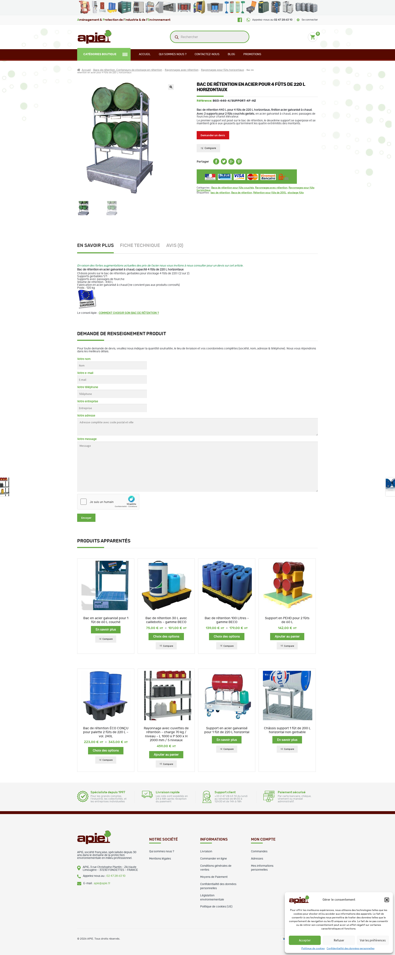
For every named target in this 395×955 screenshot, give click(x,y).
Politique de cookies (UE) (216, 906)
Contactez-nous (207, 54)
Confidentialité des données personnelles (350, 948)
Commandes (259, 851)
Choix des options (166, 636)
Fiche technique (140, 245)
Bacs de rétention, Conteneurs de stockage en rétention (127, 70)
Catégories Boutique (99, 54)
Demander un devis (213, 135)
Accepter (305, 940)
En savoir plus (95, 245)
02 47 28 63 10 (115, 876)
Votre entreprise (87, 401)
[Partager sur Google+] (231, 163)
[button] (387, 900)
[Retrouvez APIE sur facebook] (240, 20)
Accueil (145, 54)
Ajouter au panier (287, 636)
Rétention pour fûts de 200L (269, 192)
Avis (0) (174, 245)
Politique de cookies (313, 948)
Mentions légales (160, 858)
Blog (231, 54)
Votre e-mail (85, 373)
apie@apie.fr (102, 883)
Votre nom (84, 359)
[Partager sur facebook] (216, 163)
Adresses (257, 858)
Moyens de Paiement (214, 877)
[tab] (98, 246)
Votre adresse (86, 415)
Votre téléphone (87, 387)
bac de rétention (220, 192)
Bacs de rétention (241, 192)
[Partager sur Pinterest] (239, 163)
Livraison (206, 851)
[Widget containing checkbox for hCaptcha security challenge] (108, 501)
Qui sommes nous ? (172, 54)
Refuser (339, 940)
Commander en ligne (213, 858)
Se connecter (310, 20)
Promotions (252, 54)
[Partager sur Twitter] (224, 163)
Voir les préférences (373, 940)
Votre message (87, 439)
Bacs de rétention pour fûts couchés (232, 187)
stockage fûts (296, 192)
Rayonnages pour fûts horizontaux (222, 70)
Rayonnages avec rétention (182, 70)
